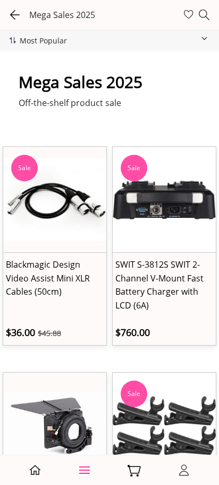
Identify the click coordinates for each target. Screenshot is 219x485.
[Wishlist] (190, 14)
